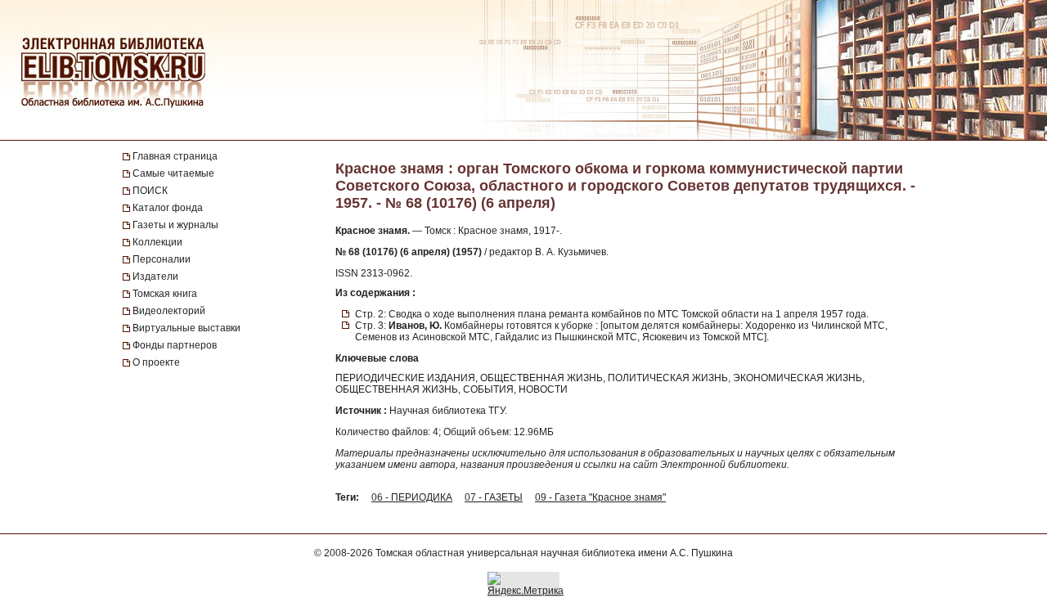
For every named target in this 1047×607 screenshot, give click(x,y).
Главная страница (175, 156)
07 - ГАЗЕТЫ (494, 497)
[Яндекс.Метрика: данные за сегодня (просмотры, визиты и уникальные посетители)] (526, 584)
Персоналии (162, 259)
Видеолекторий (169, 311)
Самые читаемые (173, 173)
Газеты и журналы (175, 225)
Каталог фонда (168, 208)
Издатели (155, 276)
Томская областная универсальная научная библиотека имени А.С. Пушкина (554, 553)
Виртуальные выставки (186, 328)
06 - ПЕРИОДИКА (411, 497)
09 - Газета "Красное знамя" (600, 497)
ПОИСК (150, 190)
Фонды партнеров (175, 345)
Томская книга (165, 293)
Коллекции (157, 242)
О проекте (156, 362)
